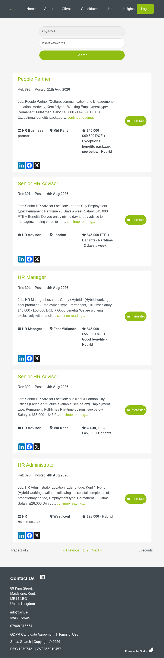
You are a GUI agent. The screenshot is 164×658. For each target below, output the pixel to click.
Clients (67, 9)
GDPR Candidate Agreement (32, 634)
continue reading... (81, 117)
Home (31, 9)
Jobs (110, 9)
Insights (129, 9)
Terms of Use (68, 634)
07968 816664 (21, 626)
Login (145, 9)
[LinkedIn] (42, 577)
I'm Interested (136, 121)
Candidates (89, 9)
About (48, 9)
